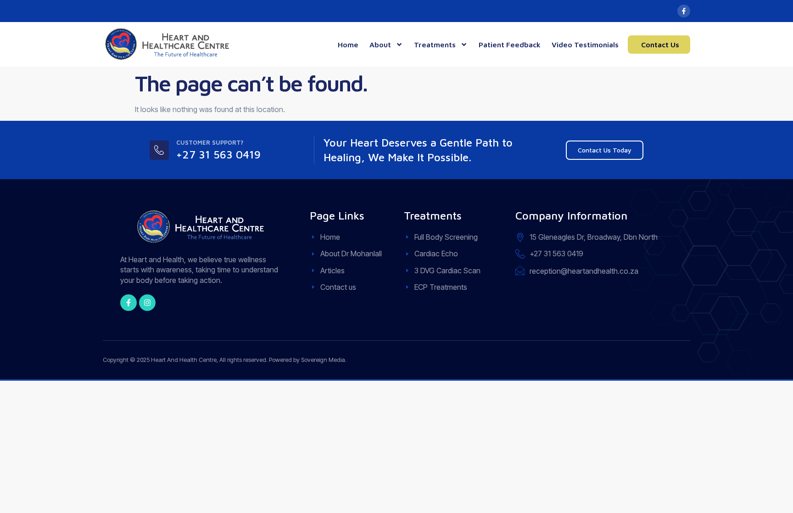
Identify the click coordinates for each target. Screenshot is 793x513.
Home (348, 44)
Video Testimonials (585, 44)
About (380, 44)
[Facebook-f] (683, 11)
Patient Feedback (510, 44)
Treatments (435, 44)
